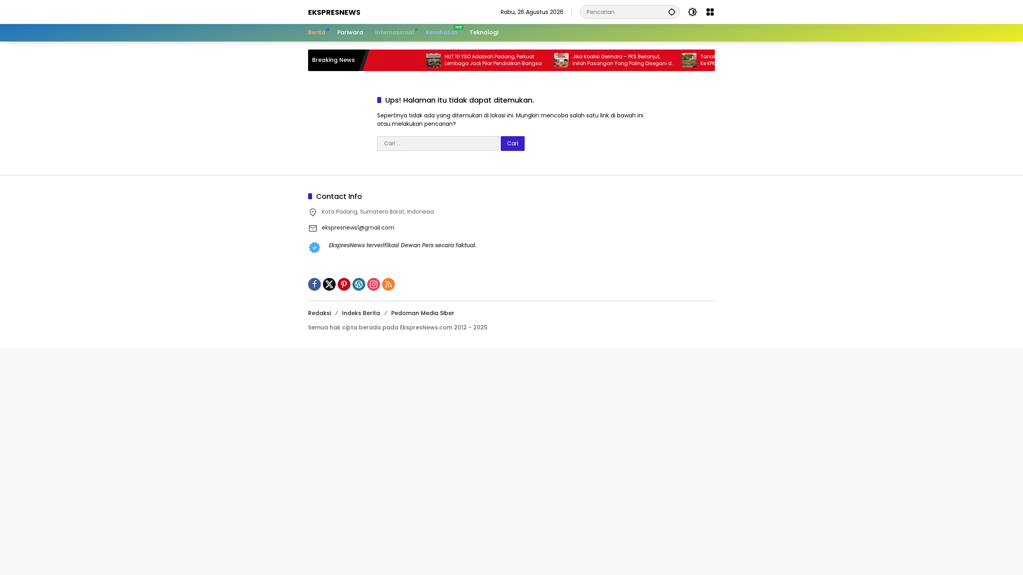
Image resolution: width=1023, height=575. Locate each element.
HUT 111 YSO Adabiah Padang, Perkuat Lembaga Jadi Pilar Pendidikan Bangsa (477, 60)
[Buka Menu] (710, 12)
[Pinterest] (344, 284)
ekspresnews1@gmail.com (358, 228)
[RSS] (388, 284)
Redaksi (319, 313)
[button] (672, 11)
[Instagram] (373, 284)
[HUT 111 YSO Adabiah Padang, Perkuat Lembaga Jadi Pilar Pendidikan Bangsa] (418, 60)
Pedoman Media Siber (422, 313)
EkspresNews (334, 12)
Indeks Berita (361, 313)
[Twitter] (329, 284)
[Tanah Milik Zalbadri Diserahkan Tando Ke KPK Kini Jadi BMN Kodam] (674, 60)
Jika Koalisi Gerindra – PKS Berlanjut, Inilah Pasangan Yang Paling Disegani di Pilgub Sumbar (607, 60)
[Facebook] (314, 284)
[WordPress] (358, 284)
